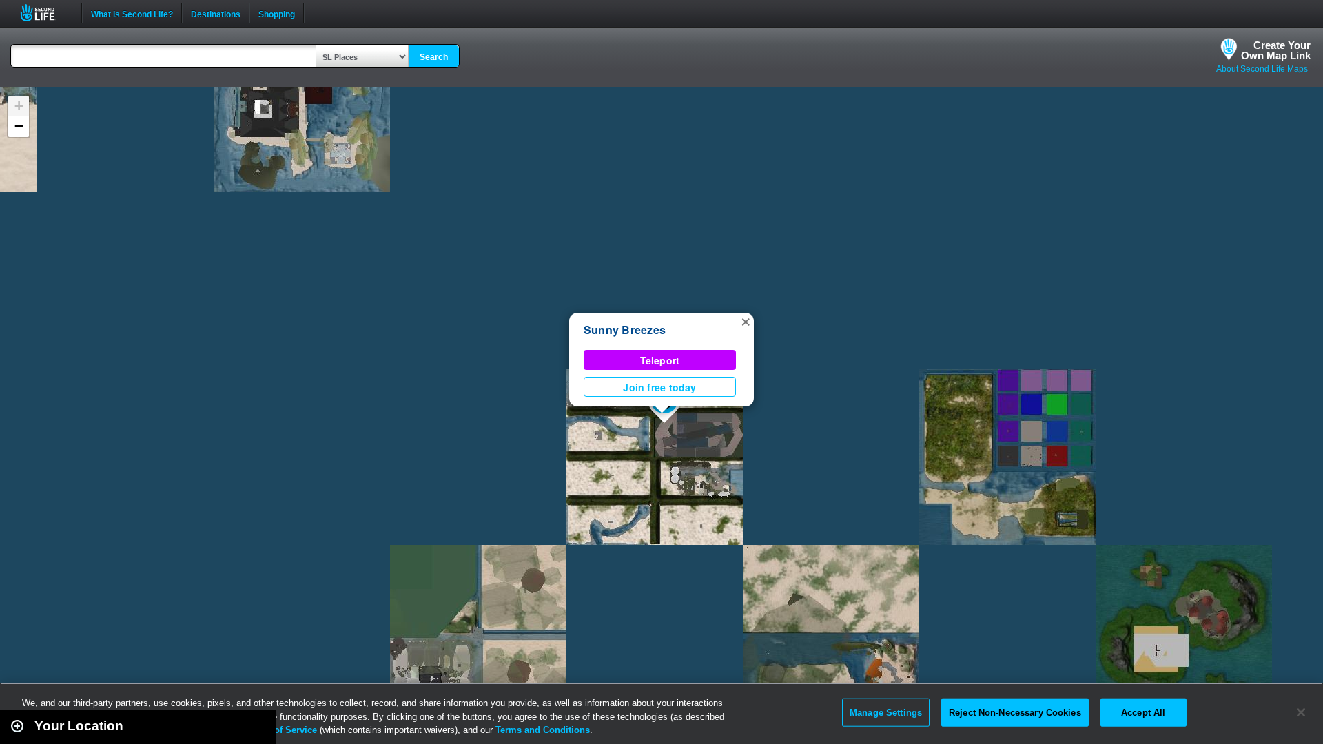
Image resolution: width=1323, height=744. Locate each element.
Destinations (215, 13)
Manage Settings (886, 712)
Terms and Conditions (542, 730)
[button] (745, 321)
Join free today (659, 387)
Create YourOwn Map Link (1276, 50)
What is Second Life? (132, 13)
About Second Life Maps (1262, 69)
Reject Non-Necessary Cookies (1015, 712)
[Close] (1301, 712)
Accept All (1143, 712)
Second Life (45, 12)
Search (434, 57)
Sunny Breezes (625, 330)
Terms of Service (281, 730)
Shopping (276, 13)
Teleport (660, 360)
